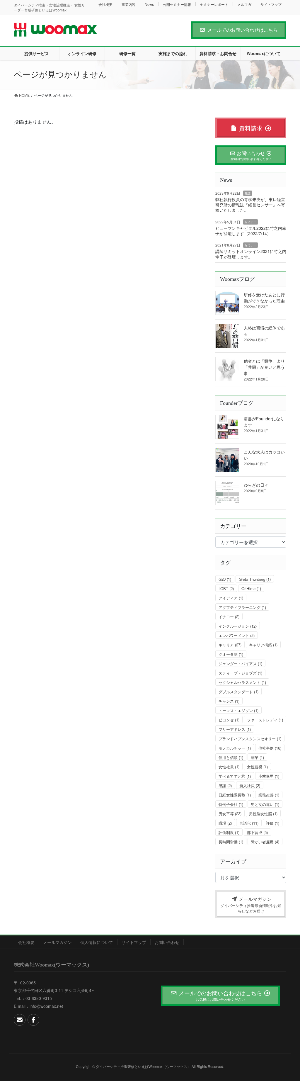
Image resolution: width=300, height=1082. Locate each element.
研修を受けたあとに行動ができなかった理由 (264, 298)
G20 (225, 579)
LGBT (226, 588)
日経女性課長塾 (235, 795)
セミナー (250, 222)
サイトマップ (271, 4)
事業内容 (129, 4)
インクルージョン (238, 626)
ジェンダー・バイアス (240, 663)
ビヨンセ (229, 720)
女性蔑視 (257, 767)
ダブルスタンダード (238, 691)
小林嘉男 (268, 776)
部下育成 (257, 832)
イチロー (229, 616)
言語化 (248, 823)
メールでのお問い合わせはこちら (242, 29)
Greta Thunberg (255, 579)
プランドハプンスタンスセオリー (250, 738)
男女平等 (230, 813)
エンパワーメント (237, 635)
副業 (257, 757)
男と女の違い (265, 804)
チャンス (229, 701)
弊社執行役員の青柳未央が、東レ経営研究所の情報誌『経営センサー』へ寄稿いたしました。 (250, 204)
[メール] (19, 1020)
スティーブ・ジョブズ (240, 673)
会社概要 (105, 4)
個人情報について (96, 942)
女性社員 (229, 767)
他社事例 (269, 748)
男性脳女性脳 (263, 813)
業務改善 (268, 795)
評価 (272, 823)
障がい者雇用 (265, 842)
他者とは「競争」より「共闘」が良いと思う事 (264, 367)
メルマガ (244, 4)
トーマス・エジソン (238, 710)
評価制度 (229, 832)
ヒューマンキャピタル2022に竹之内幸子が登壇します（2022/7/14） (250, 230)
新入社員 (249, 785)
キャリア (230, 645)
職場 (225, 823)
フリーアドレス (235, 729)
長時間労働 (231, 842)
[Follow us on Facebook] (33, 1020)
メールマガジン (57, 942)
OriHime (251, 588)
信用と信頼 (231, 757)
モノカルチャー (235, 748)
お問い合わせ (167, 942)
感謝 (225, 785)
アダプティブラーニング (242, 607)
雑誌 (247, 193)
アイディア (231, 598)
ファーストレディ (265, 720)
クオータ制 (231, 654)
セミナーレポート (214, 4)
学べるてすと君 (235, 776)
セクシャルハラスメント (242, 682)
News (149, 4)
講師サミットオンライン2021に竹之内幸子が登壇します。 (250, 253)
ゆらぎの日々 (256, 485)
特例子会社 (231, 804)
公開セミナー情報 (177, 4)
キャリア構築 (263, 645)
